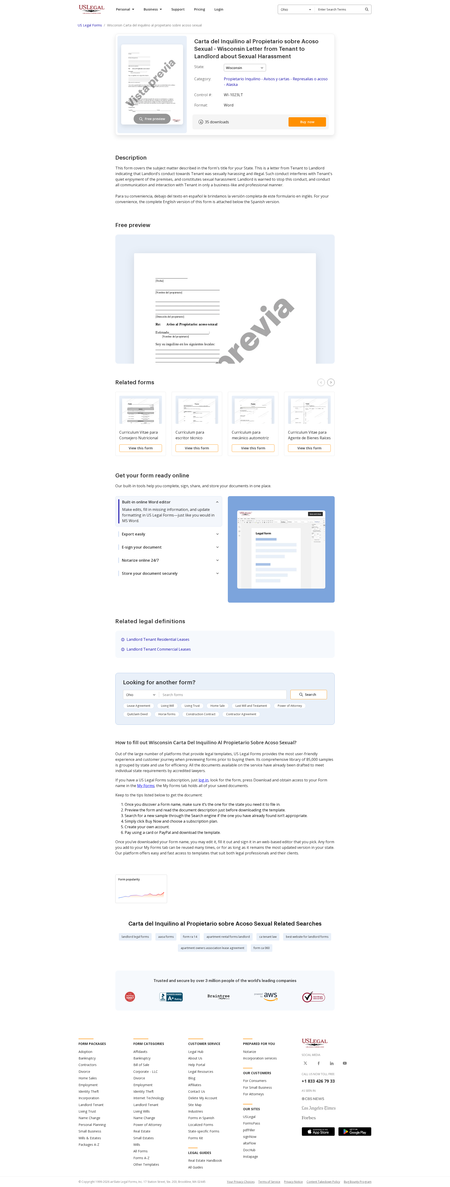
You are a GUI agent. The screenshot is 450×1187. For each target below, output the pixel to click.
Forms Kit (195, 1138)
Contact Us (196, 1091)
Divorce (84, 1071)
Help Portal (196, 1064)
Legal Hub (195, 1051)
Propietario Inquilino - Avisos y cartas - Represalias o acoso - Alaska (276, 81)
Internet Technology (148, 1098)
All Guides (195, 1167)
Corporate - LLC (145, 1071)
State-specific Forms (203, 1131)
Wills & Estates (90, 1138)
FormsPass (251, 1123)
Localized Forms (200, 1124)
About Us (195, 1058)
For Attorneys (253, 1094)
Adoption (85, 1051)
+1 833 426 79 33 (318, 1081)
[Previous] (321, 382)
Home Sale (217, 706)
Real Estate (141, 1131)
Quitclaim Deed (137, 714)
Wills (136, 1144)
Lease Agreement (138, 706)
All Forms (140, 1151)
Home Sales (88, 1078)
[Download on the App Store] (318, 1131)
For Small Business (257, 1087)
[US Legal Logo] (315, 1042)
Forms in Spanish (201, 1118)
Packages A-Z (89, 1144)
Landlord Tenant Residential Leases (158, 639)
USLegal (249, 1116)
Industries (195, 1111)
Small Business (90, 1131)
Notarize (249, 1051)
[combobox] (296, 9)
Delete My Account (202, 1098)
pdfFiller (249, 1130)
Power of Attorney (290, 706)
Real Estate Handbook (205, 1160)
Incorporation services (260, 1058)
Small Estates (143, 1138)
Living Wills (141, 1111)
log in (203, 780)
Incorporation (89, 1098)
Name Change (89, 1118)
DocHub (249, 1150)
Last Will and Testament (251, 706)
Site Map (195, 1105)
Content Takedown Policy (323, 1182)
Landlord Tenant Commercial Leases (159, 649)
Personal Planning (92, 1124)
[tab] (168, 511)
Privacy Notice (293, 1182)
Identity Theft (89, 1091)
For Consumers (254, 1080)
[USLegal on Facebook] (318, 1063)
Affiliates (194, 1085)
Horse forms (166, 714)
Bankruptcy (87, 1058)
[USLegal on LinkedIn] (331, 1063)
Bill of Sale (141, 1064)
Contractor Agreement (241, 714)
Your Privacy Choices (241, 1182)
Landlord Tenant (91, 1105)
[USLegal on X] (305, 1063)
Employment (88, 1085)
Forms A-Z (141, 1158)
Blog (191, 1078)
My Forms (145, 785)
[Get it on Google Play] (354, 1131)
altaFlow (249, 1143)
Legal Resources (200, 1071)
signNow (249, 1136)
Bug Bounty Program (357, 1182)
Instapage (250, 1156)
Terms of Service (269, 1182)
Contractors (88, 1064)
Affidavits (140, 1051)
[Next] (331, 382)
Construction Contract (200, 714)
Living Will (167, 706)
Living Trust (192, 706)
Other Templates (146, 1164)
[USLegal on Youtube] (345, 1063)
